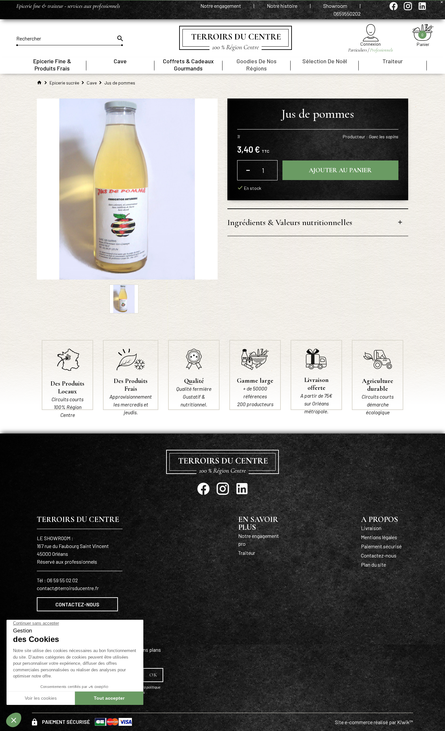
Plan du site (373, 564)
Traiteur (246, 553)
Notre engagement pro (258, 540)
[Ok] (119, 38)
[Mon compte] (370, 32)
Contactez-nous (77, 604)
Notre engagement (221, 6)
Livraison (371, 528)
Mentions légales (379, 537)
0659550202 (347, 13)
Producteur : (370, 136)
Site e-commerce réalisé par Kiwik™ (374, 722)
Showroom (335, 6)
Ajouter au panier (340, 170)
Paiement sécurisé (381, 546)
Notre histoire (282, 6)
